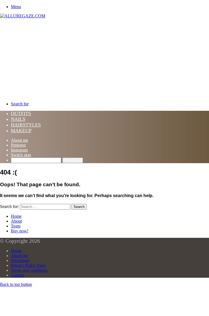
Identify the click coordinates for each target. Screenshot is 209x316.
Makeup (21, 130)
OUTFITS (21, 113)
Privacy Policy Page (28, 265)
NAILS (18, 119)
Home (16, 216)
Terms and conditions (29, 270)
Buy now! (19, 231)
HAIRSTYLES (26, 125)
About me (19, 140)
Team (15, 226)
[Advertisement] (104, 59)
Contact (17, 275)
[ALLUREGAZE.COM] (22, 16)
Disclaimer (20, 260)
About (16, 221)
